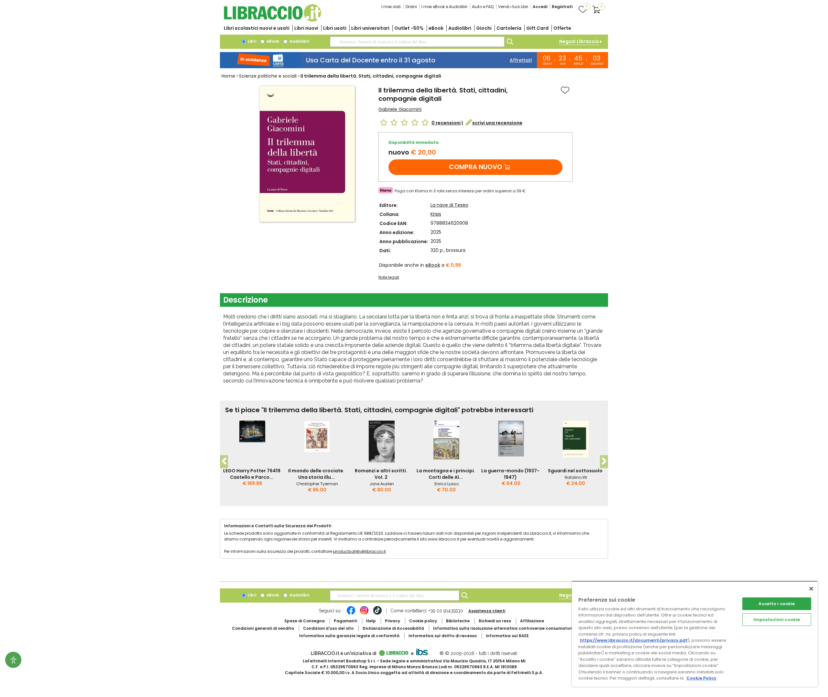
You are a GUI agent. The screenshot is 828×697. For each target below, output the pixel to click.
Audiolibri (459, 28)
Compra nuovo (475, 166)
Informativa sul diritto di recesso (443, 635)
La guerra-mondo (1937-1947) (510, 473)
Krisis (435, 214)
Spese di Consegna (304, 621)
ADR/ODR (514, 628)
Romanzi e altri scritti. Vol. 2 (381, 473)
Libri (251, 41)
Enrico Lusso (446, 484)
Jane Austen (381, 484)
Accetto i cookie (776, 604)
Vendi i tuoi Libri (513, 6)
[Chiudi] (811, 589)
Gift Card (537, 28)
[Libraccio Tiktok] (377, 613)
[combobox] (417, 42)
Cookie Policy (701, 678)
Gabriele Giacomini (399, 109)
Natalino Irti (576, 477)
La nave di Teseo (449, 205)
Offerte (562, 28)
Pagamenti (345, 621)
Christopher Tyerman (317, 484)
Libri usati (334, 28)
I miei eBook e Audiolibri (444, 6)
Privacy (392, 621)
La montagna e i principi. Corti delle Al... (446, 473)
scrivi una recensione (497, 123)
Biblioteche (458, 621)
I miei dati (391, 6)
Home (228, 76)
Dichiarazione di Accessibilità (393, 628)
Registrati (562, 6)
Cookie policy (423, 621)
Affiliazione (532, 621)
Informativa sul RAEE (507, 635)
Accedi (540, 6)
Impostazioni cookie (777, 620)
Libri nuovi (306, 28)
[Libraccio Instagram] (364, 613)
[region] (695, 634)
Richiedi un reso (495, 621)
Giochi (484, 28)
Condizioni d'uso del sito (328, 628)
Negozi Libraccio (579, 41)
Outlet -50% (409, 28)
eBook (436, 28)
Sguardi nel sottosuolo (575, 470)
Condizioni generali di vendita (263, 628)
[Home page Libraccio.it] (272, 20)
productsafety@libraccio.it (359, 551)
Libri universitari (370, 28)
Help (371, 621)
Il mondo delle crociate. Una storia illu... (316, 473)
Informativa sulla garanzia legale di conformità (349, 635)
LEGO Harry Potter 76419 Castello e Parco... (251, 473)
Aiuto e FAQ (483, 6)
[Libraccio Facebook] (350, 613)
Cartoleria (508, 28)
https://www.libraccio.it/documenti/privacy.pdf (634, 640)
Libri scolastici (256, 28)
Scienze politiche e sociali (268, 76)
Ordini (411, 6)
